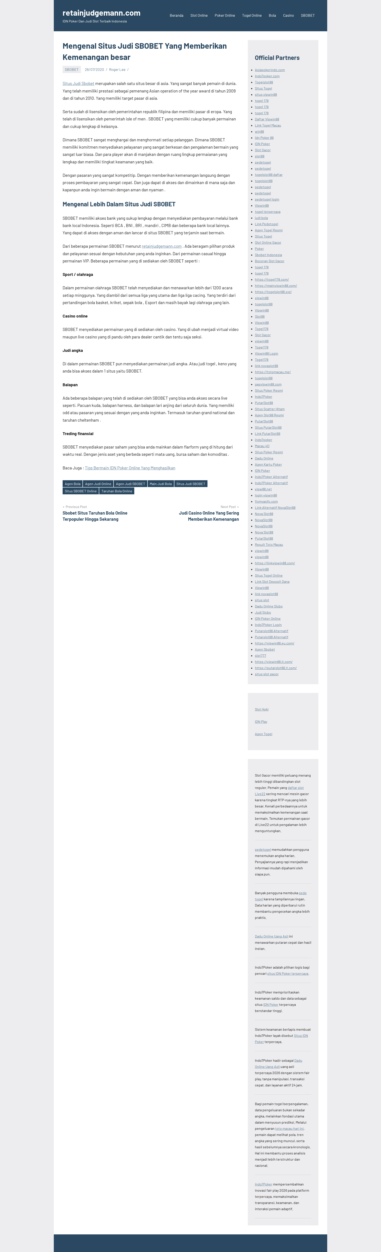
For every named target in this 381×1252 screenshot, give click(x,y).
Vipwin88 (262, 205)
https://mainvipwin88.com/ (276, 285)
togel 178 (262, 100)
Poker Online (225, 15)
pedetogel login (267, 199)
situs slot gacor (267, 674)
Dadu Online (264, 458)
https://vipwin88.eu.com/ (274, 643)
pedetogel (263, 162)
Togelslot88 (264, 82)
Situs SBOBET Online (81, 491)
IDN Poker (262, 144)
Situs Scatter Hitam (270, 409)
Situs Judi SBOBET (190, 484)
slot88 (259, 156)
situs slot (262, 600)
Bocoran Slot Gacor (269, 261)
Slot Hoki (262, 709)
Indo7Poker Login (268, 624)
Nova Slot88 (264, 514)
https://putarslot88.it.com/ (276, 668)
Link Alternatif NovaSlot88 (275, 507)
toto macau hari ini (289, 1128)
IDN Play (261, 721)
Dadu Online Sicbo (269, 606)
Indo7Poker (263, 396)
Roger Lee (117, 69)
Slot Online (199, 15)
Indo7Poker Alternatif (271, 477)
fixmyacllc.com (266, 501)
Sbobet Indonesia (268, 255)
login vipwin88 (266, 495)
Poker (259, 248)
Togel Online (252, 15)
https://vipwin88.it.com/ (274, 661)
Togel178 (261, 329)
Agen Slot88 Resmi (269, 415)
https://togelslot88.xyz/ (273, 292)
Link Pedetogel (266, 224)
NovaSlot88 (264, 520)
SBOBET (308, 15)
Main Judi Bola (161, 484)
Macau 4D (262, 446)
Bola (272, 15)
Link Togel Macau (268, 125)
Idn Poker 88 (264, 137)
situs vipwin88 (266, 94)
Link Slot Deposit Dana (272, 581)
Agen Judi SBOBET (130, 484)
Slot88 (260, 316)
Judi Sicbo (263, 612)
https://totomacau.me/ (273, 372)
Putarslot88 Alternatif (271, 631)
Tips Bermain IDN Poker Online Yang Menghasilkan (130, 467)
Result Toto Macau (269, 544)
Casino (288, 15)
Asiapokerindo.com (270, 70)
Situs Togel (263, 88)
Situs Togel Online (269, 575)
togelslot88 (264, 181)
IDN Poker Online (268, 618)
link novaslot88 (266, 366)
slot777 (260, 655)
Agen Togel (263, 734)
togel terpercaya (267, 211)
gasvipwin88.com (268, 384)
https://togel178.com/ (272, 279)
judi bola (261, 218)
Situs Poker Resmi (269, 390)
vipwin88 (262, 298)
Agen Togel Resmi (269, 230)
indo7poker (263, 440)
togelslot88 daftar (269, 174)
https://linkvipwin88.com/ (275, 563)
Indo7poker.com (267, 76)
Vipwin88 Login (266, 353)
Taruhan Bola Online (116, 491)
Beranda (176, 15)
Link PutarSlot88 (267, 433)
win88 (259, 131)
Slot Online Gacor (268, 242)
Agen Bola (72, 484)
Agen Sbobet (265, 649)
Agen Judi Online (98, 484)
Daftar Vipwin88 (267, 119)
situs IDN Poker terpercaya (287, 973)
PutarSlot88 (264, 403)
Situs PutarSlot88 (268, 427)
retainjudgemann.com (101, 12)
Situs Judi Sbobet (78, 83)
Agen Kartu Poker (268, 464)
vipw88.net (263, 489)
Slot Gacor (263, 150)
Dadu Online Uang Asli (271, 936)
